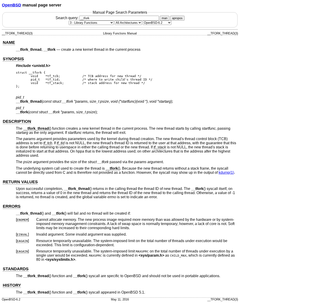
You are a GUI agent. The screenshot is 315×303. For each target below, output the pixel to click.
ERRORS (12, 206)
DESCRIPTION (17, 121)
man (164, 18)
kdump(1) (226, 172)
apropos (177, 18)
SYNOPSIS (13, 59)
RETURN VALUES (20, 182)
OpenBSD (11, 5)
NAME (9, 42)
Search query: (67, 18)
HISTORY (12, 285)
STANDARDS (16, 269)
